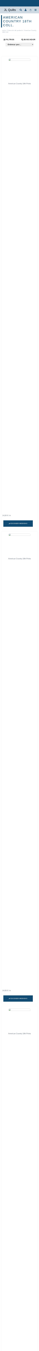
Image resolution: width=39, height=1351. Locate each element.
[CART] (30, 10)
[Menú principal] (35, 10)
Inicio (4, 30)
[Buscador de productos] (20, 10)
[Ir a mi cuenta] (25, 10)
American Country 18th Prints (19, 84)
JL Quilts (10, 10)
